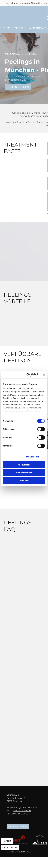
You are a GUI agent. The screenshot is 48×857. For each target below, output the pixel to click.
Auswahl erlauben (24, 472)
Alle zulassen (24, 465)
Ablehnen (24, 480)
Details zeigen (32, 456)
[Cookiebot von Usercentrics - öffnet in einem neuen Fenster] (28, 375)
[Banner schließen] (44, 375)
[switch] (41, 429)
